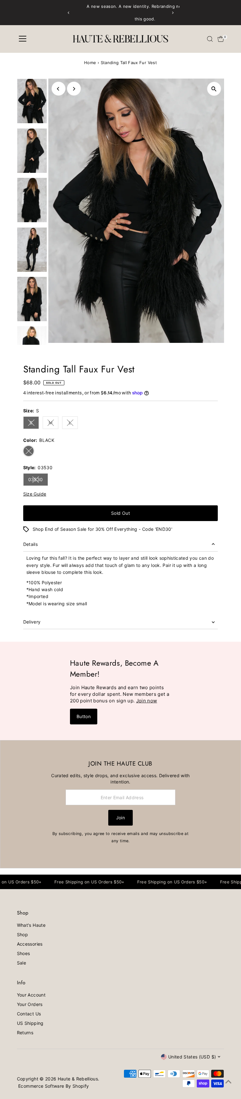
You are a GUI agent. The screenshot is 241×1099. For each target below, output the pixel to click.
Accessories (30, 944)
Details (30, 544)
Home (90, 62)
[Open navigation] (22, 39)
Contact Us (29, 1013)
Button (84, 716)
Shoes (23, 953)
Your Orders (30, 1004)
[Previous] (69, 13)
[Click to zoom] (214, 89)
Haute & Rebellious (78, 1078)
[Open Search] (210, 39)
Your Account (31, 994)
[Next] (172, 13)
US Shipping (30, 1023)
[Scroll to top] (228, 1081)
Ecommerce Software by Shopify (53, 1086)
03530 (38, 480)
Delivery (32, 621)
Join (120, 817)
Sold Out (120, 513)
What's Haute (31, 925)
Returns (25, 1032)
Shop (22, 934)
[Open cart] (220, 39)
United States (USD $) (192, 1056)
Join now (146, 701)
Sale (21, 962)
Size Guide (34, 494)
